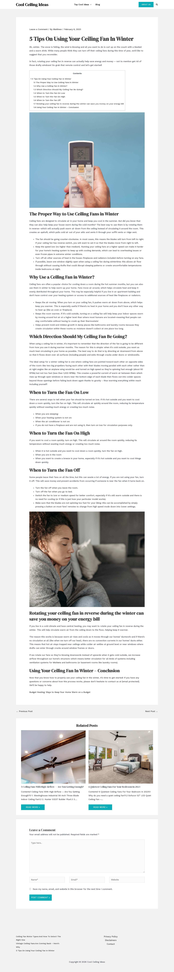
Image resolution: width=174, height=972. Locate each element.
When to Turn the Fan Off (47, 100)
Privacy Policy (111, 936)
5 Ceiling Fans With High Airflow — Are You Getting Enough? (52, 786)
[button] (90, 4)
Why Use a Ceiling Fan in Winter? (50, 86)
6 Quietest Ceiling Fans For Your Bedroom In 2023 (114, 786)
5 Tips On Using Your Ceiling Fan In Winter (51, 79)
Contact (111, 944)
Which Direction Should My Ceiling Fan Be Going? (58, 89)
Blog (97, 4)
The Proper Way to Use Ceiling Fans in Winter (56, 82)
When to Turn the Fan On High (49, 97)
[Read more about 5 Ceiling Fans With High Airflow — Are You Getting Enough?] (53, 757)
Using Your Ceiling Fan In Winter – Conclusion (56, 107)
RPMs (72, 373)
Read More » (33, 807)
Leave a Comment (38, 29)
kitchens (57, 662)
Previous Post (24, 711)
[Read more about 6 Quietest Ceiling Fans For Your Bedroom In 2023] (121, 757)
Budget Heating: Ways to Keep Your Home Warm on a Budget (59, 692)
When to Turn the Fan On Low (49, 93)
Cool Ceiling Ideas (32, 4)
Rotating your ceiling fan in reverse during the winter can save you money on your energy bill (79, 104)
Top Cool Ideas (81, 4)
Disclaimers (110, 940)
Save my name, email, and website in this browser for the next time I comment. (72, 889)
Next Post (151, 711)
